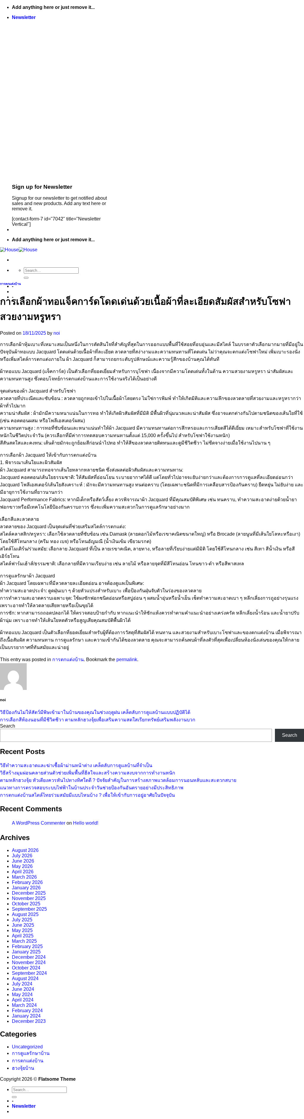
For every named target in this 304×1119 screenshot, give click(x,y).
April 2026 (23, 871)
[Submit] (26, 278)
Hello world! (85, 823)
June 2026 (23, 861)
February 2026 (27, 882)
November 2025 (29, 898)
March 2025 (24, 941)
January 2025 (26, 951)
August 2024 (25, 978)
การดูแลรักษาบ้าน (31, 1053)
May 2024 (22, 994)
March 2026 (24, 877)
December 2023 (29, 1021)
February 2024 (27, 1010)
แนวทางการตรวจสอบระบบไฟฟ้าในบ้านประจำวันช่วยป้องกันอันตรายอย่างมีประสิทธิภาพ (91, 787)
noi (56, 333)
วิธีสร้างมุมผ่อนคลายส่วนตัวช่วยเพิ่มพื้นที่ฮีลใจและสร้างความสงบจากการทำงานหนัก (87, 772)
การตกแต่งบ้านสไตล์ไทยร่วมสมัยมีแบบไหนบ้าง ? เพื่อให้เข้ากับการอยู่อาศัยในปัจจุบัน (87, 795)
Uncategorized (27, 1046)
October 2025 (26, 903)
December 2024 (29, 957)
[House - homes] (18, 249)
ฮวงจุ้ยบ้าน (23, 1068)
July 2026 (22, 855)
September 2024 (29, 973)
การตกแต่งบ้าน (10, 283)
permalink (126, 659)
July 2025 (22, 919)
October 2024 (26, 967)
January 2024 (26, 1015)
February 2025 (27, 946)
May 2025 (22, 930)
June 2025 (23, 925)
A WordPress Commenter (38, 823)
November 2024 (29, 962)
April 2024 (23, 999)
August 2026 (25, 850)
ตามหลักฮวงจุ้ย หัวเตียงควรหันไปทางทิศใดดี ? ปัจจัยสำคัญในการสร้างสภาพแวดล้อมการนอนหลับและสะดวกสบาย (118, 780)
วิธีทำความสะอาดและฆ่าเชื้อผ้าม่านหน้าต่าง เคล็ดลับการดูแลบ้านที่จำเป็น (76, 765)
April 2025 (23, 935)
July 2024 (22, 983)
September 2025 (29, 909)
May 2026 (22, 866)
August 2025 (25, 914)
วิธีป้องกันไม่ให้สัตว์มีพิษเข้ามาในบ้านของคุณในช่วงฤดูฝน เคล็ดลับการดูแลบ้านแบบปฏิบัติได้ (95, 712)
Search (7, 725)
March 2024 (24, 1005)
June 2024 (23, 989)
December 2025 (29, 893)
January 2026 (26, 887)
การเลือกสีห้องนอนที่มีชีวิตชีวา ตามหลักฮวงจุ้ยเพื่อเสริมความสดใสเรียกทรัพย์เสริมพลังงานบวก (97, 719)
